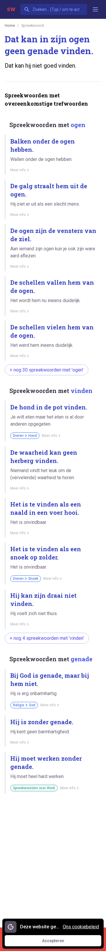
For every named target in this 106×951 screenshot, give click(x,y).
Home (10, 25)
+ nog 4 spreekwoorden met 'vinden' (47, 638)
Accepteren (58, 942)
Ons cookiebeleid (81, 927)
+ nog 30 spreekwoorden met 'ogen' (46, 370)
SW (11, 9)
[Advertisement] (53, 858)
